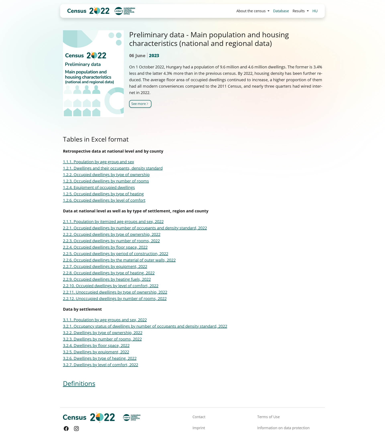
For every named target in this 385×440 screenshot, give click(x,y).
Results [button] (299, 10)
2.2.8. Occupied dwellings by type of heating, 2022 (109, 273)
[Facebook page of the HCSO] (66, 428)
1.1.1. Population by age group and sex (98, 161)
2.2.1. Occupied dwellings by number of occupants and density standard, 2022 (135, 228)
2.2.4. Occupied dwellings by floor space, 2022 (105, 247)
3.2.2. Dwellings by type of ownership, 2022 (102, 332)
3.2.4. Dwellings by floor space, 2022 (96, 345)
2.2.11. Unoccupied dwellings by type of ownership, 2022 (115, 292)
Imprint (198, 427)
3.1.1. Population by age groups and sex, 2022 (105, 319)
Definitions (79, 383)
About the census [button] (251, 10)
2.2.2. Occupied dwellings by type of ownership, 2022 (111, 234)
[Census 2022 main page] (88, 11)
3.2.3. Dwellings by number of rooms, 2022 (102, 339)
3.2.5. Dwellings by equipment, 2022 (96, 352)
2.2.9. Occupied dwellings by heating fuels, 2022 (107, 279)
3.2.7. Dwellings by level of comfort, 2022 (100, 364)
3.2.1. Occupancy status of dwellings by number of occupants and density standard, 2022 (145, 326)
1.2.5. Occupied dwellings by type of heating (103, 194)
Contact (198, 416)
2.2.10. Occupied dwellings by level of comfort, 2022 (110, 285)
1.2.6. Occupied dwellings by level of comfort (104, 200)
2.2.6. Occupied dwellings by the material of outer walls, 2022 (119, 260)
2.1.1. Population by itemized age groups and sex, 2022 (113, 221)
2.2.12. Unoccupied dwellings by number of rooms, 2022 (115, 298)
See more (138, 103)
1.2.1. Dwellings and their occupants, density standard (113, 168)
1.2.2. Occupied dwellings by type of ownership (106, 174)
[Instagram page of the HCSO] (76, 428)
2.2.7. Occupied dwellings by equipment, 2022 (105, 266)
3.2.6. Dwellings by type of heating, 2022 (100, 358)
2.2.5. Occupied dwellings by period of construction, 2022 (115, 253)
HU (315, 10)
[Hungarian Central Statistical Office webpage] (125, 11)
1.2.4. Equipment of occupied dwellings (99, 187)
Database (281, 10)
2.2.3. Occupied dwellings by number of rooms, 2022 (111, 240)
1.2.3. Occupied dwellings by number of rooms (106, 181)
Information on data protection (283, 427)
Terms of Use (268, 416)
